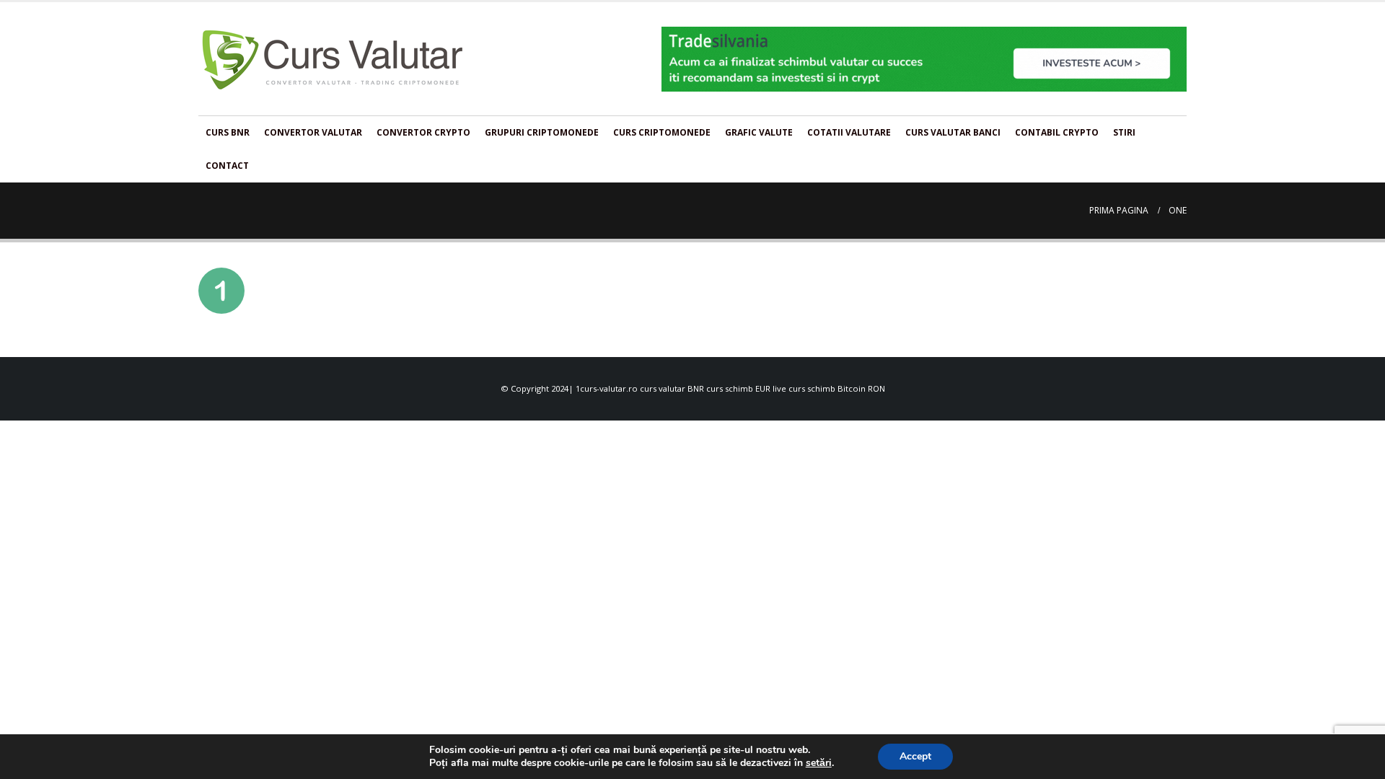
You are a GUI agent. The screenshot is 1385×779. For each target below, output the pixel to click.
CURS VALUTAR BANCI (953, 132)
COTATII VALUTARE (849, 132)
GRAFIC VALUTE (759, 132)
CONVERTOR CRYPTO (423, 132)
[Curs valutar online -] (332, 59)
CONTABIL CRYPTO (1057, 132)
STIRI (1124, 132)
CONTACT (227, 165)
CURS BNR (228, 132)
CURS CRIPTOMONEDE (662, 132)
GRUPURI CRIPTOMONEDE (542, 132)
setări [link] (819, 763)
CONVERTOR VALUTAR (313, 132)
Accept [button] (915, 756)
